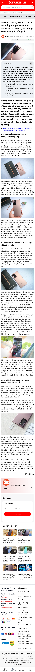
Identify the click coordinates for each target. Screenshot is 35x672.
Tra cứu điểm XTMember (25, 617)
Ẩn (31, 63)
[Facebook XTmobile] (2, 634)
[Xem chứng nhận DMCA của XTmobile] (12, 643)
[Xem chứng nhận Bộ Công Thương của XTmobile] (5, 643)
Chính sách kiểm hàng (24, 648)
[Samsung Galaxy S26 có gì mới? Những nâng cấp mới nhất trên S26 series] (10, 550)
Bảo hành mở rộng (23, 631)
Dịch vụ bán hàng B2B (24, 624)
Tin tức (9, 12)
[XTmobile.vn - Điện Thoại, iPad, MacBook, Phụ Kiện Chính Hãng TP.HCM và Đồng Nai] (17, 2)
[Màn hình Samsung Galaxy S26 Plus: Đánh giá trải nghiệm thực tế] (25, 567)
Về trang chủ (21, 599)
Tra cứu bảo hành (23, 615)
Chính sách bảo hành (24, 641)
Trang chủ (3, 12)
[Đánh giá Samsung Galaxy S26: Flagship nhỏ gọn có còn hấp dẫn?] (10, 532)
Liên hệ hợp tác (22, 594)
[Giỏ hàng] (33, 2)
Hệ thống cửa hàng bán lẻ (25, 596)
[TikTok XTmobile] (9, 634)
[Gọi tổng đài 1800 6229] (2, 2)
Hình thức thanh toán (24, 612)
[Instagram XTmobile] (12, 634)
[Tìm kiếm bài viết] (32, 7)
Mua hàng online (23, 610)
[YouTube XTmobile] (6, 634)
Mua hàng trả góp (23, 607)
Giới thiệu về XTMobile (24, 591)
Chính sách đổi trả (23, 638)
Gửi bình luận (17, 514)
